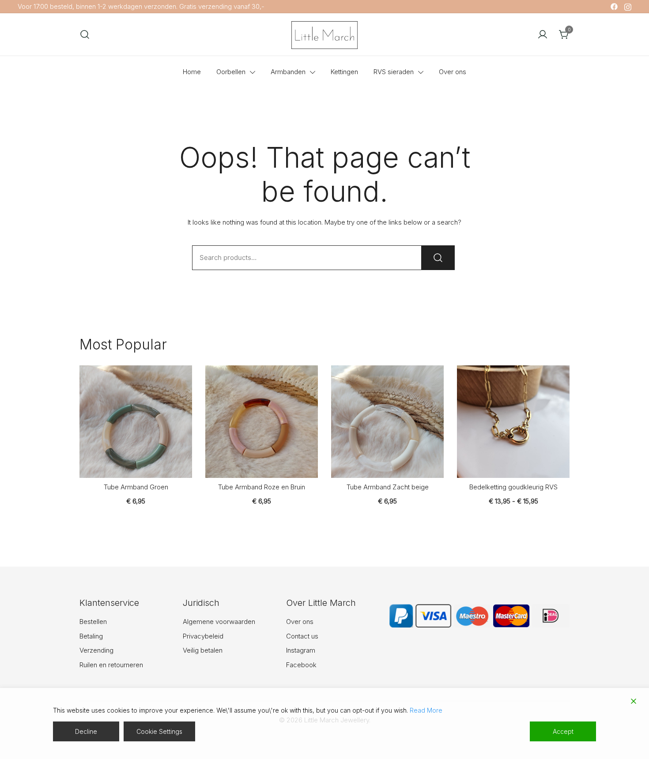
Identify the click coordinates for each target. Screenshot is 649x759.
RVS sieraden (394, 72)
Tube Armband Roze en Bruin (261, 487)
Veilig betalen (203, 650)
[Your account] (542, 34)
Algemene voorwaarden (219, 621)
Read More (426, 710)
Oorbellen (230, 72)
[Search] (438, 257)
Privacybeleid (203, 636)
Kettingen (344, 72)
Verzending (96, 650)
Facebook (301, 665)
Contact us (302, 636)
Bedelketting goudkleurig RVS (513, 487)
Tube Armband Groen (136, 487)
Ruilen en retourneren (111, 665)
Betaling (91, 636)
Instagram (300, 650)
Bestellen (93, 621)
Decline (86, 731)
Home (192, 72)
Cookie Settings (159, 731)
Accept (563, 731)
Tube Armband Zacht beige (388, 487)
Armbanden (288, 72)
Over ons (452, 72)
